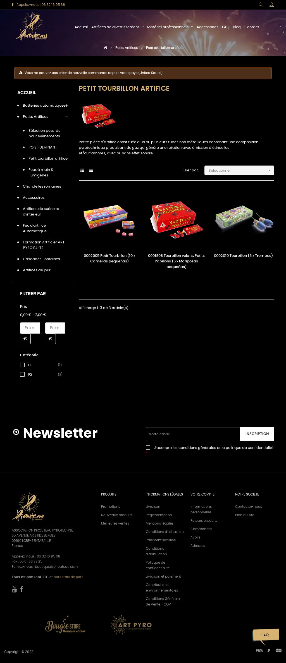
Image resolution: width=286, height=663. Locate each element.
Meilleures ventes (115, 523)
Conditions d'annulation (156, 551)
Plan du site (244, 515)
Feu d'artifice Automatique (35, 228)
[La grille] (82, 170)
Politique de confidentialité (158, 565)
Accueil (26, 92)
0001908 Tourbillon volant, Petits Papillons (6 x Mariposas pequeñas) (176, 261)
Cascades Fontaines (41, 259)
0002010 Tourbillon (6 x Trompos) (243, 256)
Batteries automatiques (44, 105)
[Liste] (90, 170)
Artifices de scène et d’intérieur (41, 211)
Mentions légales (159, 523)
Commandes (201, 529)
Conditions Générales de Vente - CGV (163, 601)
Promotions (110, 506)
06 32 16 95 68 (53, 4)
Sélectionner (240, 170)
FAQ (265, 635)
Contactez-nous (248, 506)
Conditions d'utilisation (165, 531)
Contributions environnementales (162, 587)
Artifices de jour (37, 270)
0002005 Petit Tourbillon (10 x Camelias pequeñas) (109, 258)
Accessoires (34, 198)
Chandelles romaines (42, 186)
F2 (30, 375)
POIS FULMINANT (42, 147)
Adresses (197, 545)
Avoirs (195, 537)
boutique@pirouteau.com (56, 566)
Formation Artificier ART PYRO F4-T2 (44, 245)
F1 (29, 365)
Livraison (153, 506)
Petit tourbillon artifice (48, 159)
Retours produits (203, 520)
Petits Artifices (35, 117)
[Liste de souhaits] (130, 199)
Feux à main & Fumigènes (41, 172)
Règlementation (159, 515)
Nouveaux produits (116, 515)
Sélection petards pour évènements (44, 133)
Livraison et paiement (163, 576)
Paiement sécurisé (161, 540)
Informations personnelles (201, 509)
